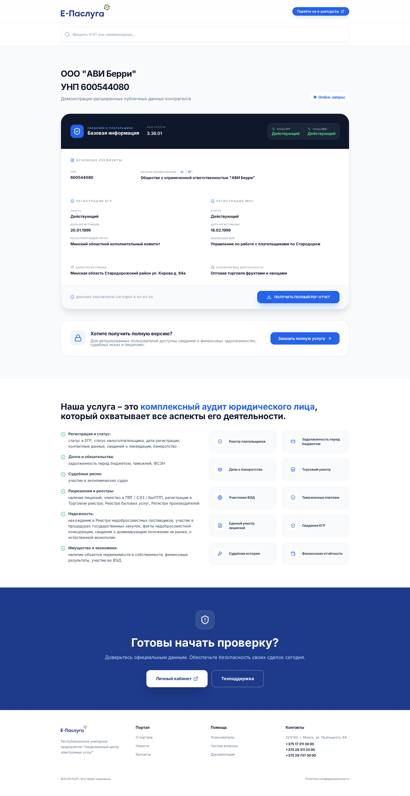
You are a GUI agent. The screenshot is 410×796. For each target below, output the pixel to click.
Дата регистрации (84, 224)
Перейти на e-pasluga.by (318, 11)
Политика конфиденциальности (327, 779)
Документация (223, 754)
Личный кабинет (173, 678)
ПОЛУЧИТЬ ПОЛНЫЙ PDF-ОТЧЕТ (302, 297)
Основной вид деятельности (239, 267)
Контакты (143, 754)
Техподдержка (237, 678)
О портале (144, 737)
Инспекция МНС (223, 238)
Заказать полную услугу (301, 338)
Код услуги (156, 127)
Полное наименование (159, 172)
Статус (75, 210)
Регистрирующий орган (89, 238)
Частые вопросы (224, 746)
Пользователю (222, 737)
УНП (73, 171)
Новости (142, 746)
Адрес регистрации (91, 267)
